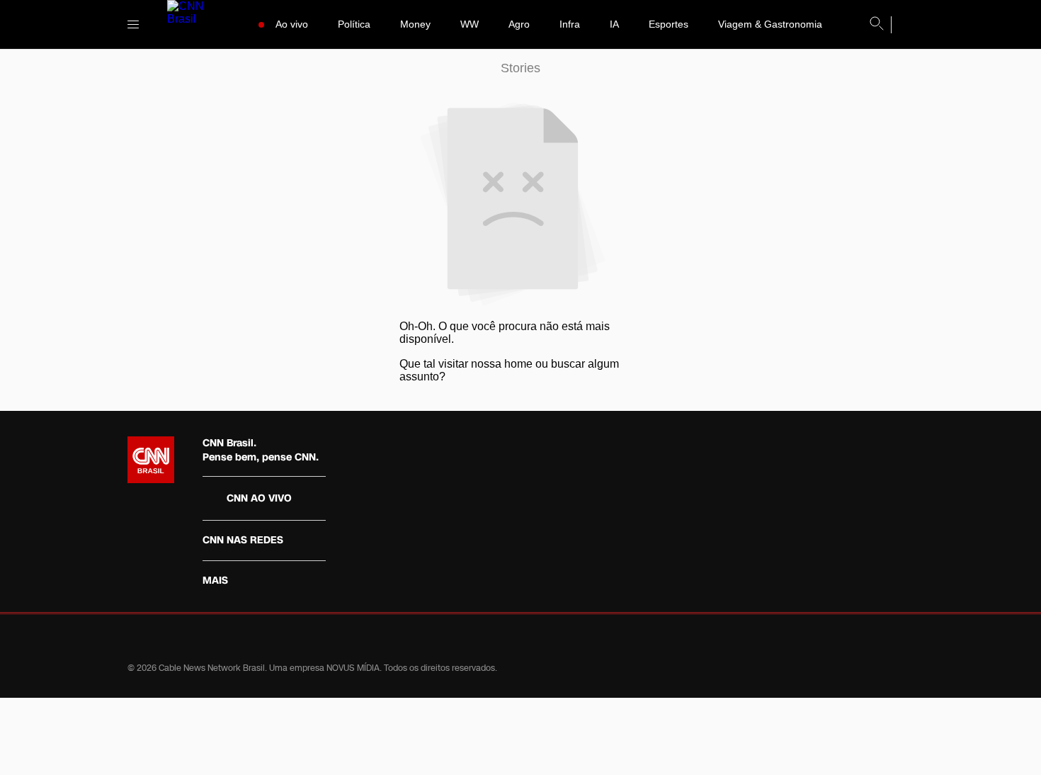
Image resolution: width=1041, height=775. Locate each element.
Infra (569, 24)
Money (415, 24)
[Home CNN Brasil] (150, 459)
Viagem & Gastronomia (770, 24)
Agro (519, 24)
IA (614, 24)
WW (469, 24)
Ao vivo (291, 24)
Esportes (668, 24)
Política (354, 24)
